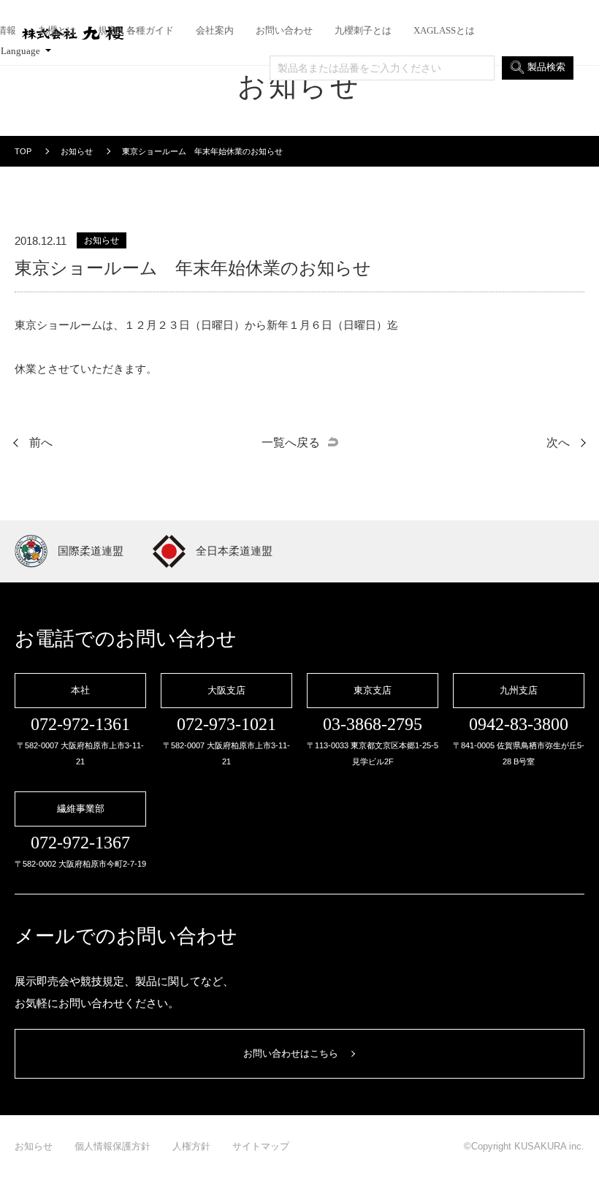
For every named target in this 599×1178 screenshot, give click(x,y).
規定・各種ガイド (136, 31)
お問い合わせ (284, 31)
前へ (41, 442)
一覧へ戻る (291, 442)
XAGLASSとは (444, 31)
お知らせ (34, 1146)
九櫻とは (57, 31)
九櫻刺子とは (363, 31)
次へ (558, 442)
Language (20, 51)
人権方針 (191, 1146)
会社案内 (215, 31)
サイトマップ (260, 1146)
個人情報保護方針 (112, 1146)
